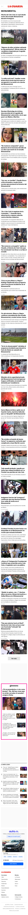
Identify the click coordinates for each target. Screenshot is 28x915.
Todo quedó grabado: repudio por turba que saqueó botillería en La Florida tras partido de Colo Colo (13, 470)
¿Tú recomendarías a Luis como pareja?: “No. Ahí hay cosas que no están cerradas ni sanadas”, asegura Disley (13, 692)
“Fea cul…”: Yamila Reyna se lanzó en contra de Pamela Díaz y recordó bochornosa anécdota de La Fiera (11, 769)
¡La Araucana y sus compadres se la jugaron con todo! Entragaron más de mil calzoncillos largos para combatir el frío (9, 726)
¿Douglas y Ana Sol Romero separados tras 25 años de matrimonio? (9, 734)
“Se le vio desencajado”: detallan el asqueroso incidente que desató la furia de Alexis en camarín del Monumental (13, 349)
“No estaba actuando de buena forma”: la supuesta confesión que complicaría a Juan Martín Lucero (13, 441)
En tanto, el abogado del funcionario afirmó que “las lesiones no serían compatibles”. (14, 56)
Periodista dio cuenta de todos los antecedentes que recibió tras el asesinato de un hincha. (13, 290)
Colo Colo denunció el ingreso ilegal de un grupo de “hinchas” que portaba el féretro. (12, 417)
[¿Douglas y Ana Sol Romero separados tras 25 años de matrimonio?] (21, 734)
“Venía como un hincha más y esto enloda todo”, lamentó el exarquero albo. (14, 189)
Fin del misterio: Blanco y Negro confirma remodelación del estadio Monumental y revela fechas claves (13, 315)
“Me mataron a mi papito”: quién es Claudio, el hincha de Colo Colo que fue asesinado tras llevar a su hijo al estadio (14, 249)
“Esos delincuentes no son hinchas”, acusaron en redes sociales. (13, 475)
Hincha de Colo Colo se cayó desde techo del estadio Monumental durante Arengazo (13, 16)
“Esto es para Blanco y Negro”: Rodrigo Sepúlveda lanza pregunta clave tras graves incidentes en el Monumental (13, 283)
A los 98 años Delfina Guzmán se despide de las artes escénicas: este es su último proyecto (11, 790)
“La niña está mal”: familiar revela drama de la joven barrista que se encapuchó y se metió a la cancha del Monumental (13, 81)
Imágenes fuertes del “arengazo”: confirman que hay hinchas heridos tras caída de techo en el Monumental (13, 500)
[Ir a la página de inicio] (15, 6)
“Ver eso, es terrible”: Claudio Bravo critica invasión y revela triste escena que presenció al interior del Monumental (14, 183)
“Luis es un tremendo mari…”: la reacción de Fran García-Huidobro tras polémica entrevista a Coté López (11, 776)
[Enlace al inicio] (14, 686)
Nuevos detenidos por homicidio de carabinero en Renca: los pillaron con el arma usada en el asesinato (11, 796)
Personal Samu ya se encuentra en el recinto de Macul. (13, 506)
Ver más (14, 658)
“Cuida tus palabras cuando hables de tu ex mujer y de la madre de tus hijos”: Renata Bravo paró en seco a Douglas (8, 716)
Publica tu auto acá (14, 836)
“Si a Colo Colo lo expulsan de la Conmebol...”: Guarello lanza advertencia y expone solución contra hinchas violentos (12, 214)
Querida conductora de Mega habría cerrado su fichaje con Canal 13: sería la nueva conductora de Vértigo (11, 783)
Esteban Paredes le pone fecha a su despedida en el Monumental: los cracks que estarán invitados (14, 530)
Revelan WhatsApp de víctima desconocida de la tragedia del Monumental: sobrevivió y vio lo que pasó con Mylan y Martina (13, 114)
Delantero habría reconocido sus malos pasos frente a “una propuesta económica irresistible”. (14, 446)
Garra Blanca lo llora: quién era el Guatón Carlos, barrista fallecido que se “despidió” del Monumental (13, 412)
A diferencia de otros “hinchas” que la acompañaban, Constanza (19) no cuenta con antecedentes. (13, 88)
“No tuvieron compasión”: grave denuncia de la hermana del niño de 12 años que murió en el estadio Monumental (13, 149)
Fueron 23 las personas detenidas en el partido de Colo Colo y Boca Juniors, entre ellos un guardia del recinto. (14, 387)
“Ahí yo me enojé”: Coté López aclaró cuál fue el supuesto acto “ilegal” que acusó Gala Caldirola (10, 802)
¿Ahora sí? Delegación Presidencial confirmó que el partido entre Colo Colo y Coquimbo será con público (14, 563)
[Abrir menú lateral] (2, 6)
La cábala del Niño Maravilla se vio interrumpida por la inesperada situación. (12, 355)
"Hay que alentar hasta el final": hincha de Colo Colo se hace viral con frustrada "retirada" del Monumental (12, 626)
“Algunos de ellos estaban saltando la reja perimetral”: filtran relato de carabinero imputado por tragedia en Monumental (13, 50)
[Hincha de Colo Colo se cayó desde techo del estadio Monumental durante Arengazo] (14, 36)
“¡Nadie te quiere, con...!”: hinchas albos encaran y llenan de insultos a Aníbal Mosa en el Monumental (13, 594)
